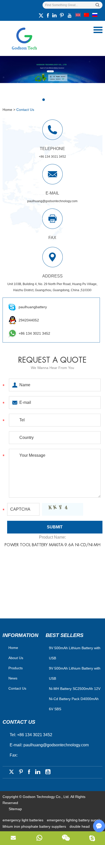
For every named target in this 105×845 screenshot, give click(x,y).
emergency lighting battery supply (74, 820)
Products (15, 668)
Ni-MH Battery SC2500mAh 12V (74, 689)
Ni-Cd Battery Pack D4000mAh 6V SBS (74, 704)
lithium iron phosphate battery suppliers (35, 826)
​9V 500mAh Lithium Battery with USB (74, 653)
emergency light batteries (23, 820)
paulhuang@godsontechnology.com (52, 201)
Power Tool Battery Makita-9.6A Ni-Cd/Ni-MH (52, 545)
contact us (19, 722)
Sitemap (15, 809)
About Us (15, 658)
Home (7, 110)
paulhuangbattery (33, 307)
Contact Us (17, 688)
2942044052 (29, 320)
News (12, 678)
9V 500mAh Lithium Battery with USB (74, 673)
